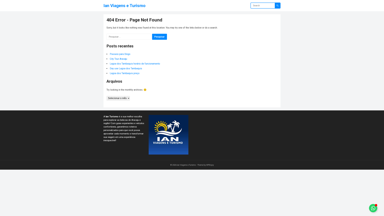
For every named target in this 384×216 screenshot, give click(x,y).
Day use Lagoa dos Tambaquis (126, 68)
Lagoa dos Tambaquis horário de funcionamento (135, 63)
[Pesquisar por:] (129, 37)
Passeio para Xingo (120, 54)
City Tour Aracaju (118, 58)
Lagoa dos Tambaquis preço (125, 73)
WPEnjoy (210, 165)
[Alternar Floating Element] (373, 208)
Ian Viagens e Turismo (125, 5)
